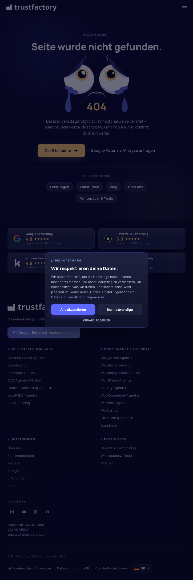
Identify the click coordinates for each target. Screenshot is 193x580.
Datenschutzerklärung (67, 297)
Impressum (95, 297)
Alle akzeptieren (73, 309)
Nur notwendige (120, 309)
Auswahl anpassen (96, 320)
